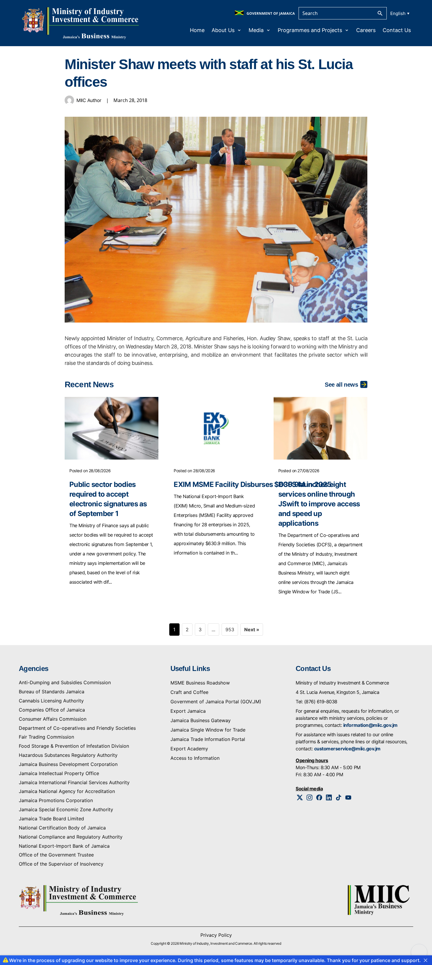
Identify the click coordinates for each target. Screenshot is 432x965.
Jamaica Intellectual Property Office (59, 773)
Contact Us (397, 30)
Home (197, 30)
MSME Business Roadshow (200, 683)
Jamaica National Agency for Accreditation (67, 791)
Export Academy (189, 749)
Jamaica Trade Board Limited (51, 819)
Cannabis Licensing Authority (51, 701)
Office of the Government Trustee (56, 855)
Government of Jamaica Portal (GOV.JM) (215, 701)
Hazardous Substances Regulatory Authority (68, 755)
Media (256, 30)
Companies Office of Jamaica (52, 710)
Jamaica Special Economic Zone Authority (66, 809)
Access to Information (195, 758)
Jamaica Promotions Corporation (56, 800)
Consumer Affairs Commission (52, 719)
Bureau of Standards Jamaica (51, 691)
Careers (366, 30)
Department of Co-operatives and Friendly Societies (77, 728)
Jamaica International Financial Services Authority (74, 782)
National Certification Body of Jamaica (62, 828)
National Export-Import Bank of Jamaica (64, 846)
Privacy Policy (216, 935)
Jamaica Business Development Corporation (68, 764)
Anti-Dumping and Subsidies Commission (65, 682)
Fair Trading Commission (46, 737)
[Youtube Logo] (348, 797)
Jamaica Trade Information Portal (207, 739)
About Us (223, 30)
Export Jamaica (188, 711)
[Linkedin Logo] (329, 797)
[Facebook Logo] (319, 797)
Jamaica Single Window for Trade (207, 730)
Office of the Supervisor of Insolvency (61, 864)
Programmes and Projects (310, 30)
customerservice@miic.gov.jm (347, 749)
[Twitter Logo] (300, 797)
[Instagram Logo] (310, 797)
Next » (251, 629)
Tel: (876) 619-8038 (316, 701)
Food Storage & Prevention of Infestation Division (74, 746)
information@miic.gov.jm (370, 725)
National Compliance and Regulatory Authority (71, 837)
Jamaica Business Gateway (200, 720)
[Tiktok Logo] (339, 797)
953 (229, 629)
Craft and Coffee (189, 692)
